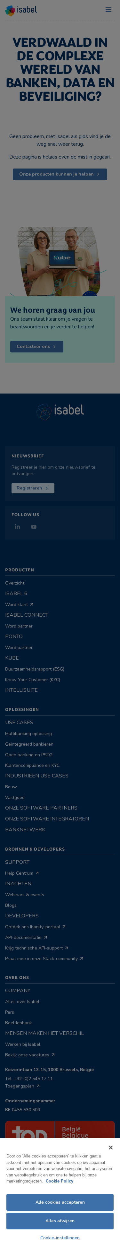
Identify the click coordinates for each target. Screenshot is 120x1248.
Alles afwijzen (60, 1221)
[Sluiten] (111, 1147)
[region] (60, 1193)
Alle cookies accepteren (60, 1202)
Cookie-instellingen (60, 1238)
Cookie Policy (59, 1181)
